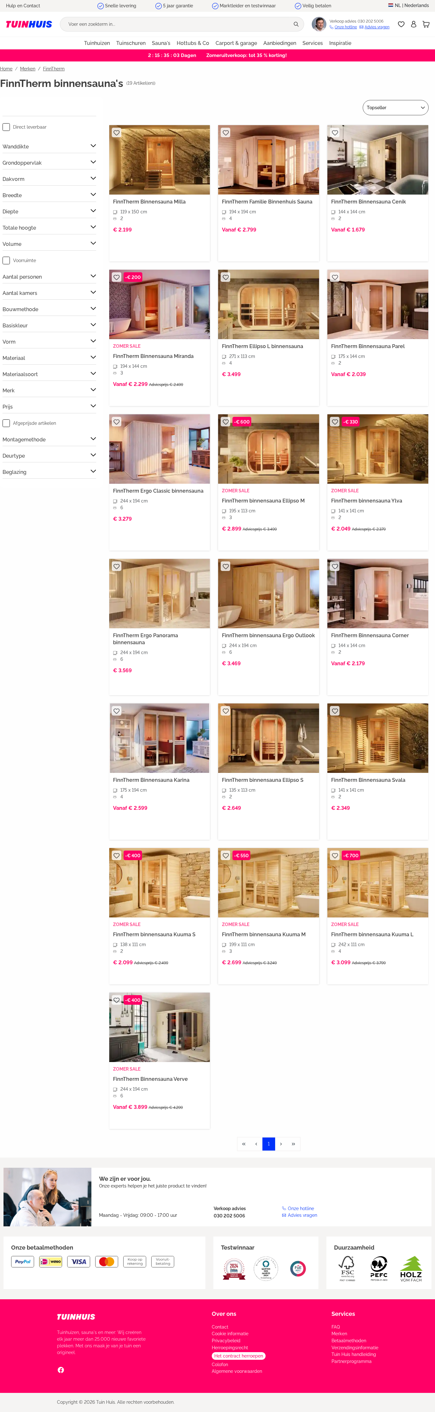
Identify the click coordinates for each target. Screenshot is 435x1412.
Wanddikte (16, 147)
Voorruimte (24, 260)
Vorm (9, 342)
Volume (12, 244)
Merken (339, 1333)
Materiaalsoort (20, 374)
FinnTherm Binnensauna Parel (368, 346)
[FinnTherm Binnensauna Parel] (377, 304)
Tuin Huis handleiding (354, 1354)
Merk (9, 391)
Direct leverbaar (29, 127)
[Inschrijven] (414, 24)
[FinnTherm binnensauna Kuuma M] (268, 882)
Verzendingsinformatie (355, 1347)
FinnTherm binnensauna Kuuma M (264, 934)
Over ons (224, 1313)
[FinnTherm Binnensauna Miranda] (159, 304)
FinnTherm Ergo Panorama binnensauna (145, 638)
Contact (220, 1327)
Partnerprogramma (352, 1361)
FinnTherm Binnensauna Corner (370, 635)
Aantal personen (22, 277)
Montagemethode (24, 440)
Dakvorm (14, 179)
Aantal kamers (20, 293)
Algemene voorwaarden (237, 1371)
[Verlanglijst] (401, 24)
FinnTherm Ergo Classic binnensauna (158, 491)
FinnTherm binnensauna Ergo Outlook (268, 635)
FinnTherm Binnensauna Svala (368, 780)
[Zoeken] (296, 24)
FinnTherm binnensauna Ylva (366, 501)
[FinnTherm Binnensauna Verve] (159, 1027)
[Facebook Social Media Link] (61, 1369)
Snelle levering (120, 5)
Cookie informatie (230, 1333)
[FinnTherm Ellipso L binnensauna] (268, 304)
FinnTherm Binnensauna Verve (150, 1079)
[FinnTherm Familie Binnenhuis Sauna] (268, 160)
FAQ (336, 1327)
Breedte (12, 195)
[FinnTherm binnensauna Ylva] (377, 449)
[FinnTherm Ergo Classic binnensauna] (159, 449)
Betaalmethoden (349, 1340)
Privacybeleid (226, 1340)
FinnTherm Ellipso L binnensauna (262, 346)
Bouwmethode (20, 309)
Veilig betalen (317, 5)
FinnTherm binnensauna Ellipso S (262, 780)
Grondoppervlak (22, 163)
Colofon (220, 1364)
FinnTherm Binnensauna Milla (149, 202)
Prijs (8, 407)
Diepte (10, 212)
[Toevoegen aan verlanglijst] (116, 132)
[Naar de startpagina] (29, 24)
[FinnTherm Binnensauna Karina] (159, 738)
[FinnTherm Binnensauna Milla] (159, 160)
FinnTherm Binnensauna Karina (151, 780)
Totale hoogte (19, 228)
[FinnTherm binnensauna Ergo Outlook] (268, 593)
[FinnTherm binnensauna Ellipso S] (268, 738)
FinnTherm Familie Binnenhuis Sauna (267, 202)
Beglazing (14, 472)
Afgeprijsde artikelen (34, 423)
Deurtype (14, 456)
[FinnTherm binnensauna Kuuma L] (377, 882)
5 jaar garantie (178, 5)
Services (343, 1313)
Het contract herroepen (238, 1356)
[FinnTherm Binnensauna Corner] (377, 593)
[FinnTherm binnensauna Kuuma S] (159, 882)
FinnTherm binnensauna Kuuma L (372, 934)
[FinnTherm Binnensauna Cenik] (377, 160)
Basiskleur (15, 326)
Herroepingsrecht (230, 1347)
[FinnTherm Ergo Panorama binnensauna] (159, 593)
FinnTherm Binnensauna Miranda (153, 356)
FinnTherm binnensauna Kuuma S (154, 934)
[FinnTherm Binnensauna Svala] (377, 738)
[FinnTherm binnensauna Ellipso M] (268, 449)
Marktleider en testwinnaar (248, 5)
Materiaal (14, 358)
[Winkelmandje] (426, 24)
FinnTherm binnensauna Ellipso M (263, 501)
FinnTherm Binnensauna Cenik (368, 202)
